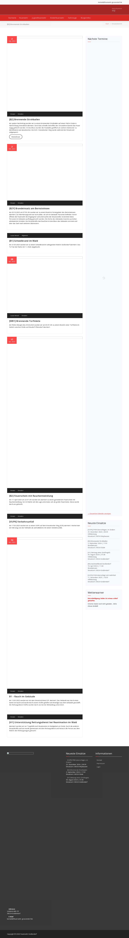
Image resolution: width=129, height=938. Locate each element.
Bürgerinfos (86, 18)
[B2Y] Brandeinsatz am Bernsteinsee (29, 208)
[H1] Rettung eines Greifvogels (99, 552)
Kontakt (99, 760)
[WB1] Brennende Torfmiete (24, 320)
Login (98, 767)
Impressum (101, 763)
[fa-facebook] (7, 2)
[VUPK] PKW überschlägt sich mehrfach (102, 575)
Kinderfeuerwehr (57, 18)
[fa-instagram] (10, 2)
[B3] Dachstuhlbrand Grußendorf (99, 564)
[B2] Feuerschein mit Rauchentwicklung (31, 495)
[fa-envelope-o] (13, 2)
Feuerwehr (23, 18)
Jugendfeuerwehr (39, 18)
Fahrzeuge (72, 18)
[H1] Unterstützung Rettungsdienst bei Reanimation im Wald (43, 722)
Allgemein (25, 235)
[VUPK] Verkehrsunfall (21, 521)
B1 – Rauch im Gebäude (22, 696)
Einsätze (20, 114)
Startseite (12, 18)
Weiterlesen (15, 137)
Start (107, 24)
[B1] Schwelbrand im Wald (23, 240)
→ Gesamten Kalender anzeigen (99, 513)
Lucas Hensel (14, 235)
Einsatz (12, 114)
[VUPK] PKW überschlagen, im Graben (101, 530)
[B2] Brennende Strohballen (24, 119)
